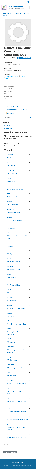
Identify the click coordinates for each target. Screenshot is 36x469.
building (9, 201)
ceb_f (9, 398)
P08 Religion (11, 277)
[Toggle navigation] (32, 7)
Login (30, 2)
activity (9, 339)
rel (8, 233)
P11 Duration (11, 301)
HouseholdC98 (7, 128)
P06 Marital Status (13, 262)
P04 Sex (10, 246)
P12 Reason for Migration (16, 308)
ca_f (8, 416)
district (9, 162)
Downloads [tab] (23, 109)
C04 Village (11, 181)
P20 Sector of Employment (16, 383)
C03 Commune (12, 173)
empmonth (10, 347)
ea (7, 186)
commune (10, 170)
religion (9, 274)
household (10, 209)
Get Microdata (25, 58)
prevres (9, 290)
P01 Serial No (11, 228)
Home (4, 13)
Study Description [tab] (12, 106)
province (10, 155)
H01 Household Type (14, 220)
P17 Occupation (12, 360)
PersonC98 (6, 125)
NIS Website (15, 2)
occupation (11, 357)
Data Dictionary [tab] (11, 109)
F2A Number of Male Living (16, 412)
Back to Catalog (11, 452)
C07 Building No (12, 205)
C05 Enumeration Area (15, 189)
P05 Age (10, 254)
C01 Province (11, 158)
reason (9, 305)
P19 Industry (11, 376)
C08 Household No (13, 212)
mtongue (10, 266)
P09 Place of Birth (13, 285)
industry (9, 372)
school (9, 321)
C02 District (11, 166)
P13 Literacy (11, 316)
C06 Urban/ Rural (13, 197)
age (8, 251)
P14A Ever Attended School (16, 324)
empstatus (10, 365)
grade (9, 329)
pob (8, 282)
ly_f (8, 434)
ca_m (8, 408)
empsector (10, 380)
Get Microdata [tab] (11, 113)
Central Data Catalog (13, 13)
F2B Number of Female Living (17, 419)
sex (8, 243)
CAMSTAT (22, 2)
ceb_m (9, 388)
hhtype (9, 217)
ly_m (8, 424)
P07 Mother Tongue (14, 269)
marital (9, 258)
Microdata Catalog (16, 7)
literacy (9, 313)
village (9, 178)
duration (10, 297)
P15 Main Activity (13, 342)
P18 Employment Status (15, 368)
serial (8, 225)
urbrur (9, 194)
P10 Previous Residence (15, 293)
